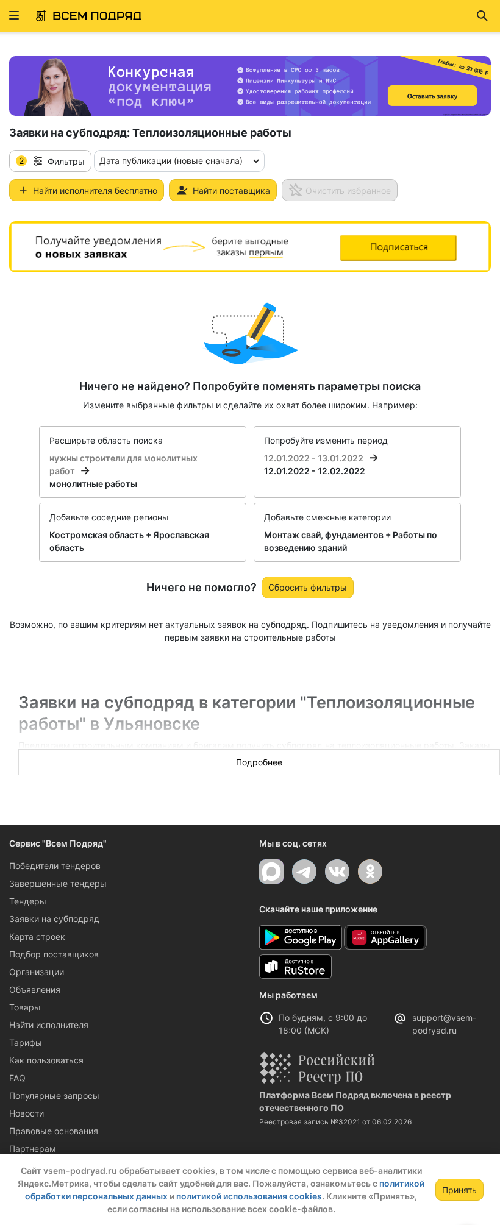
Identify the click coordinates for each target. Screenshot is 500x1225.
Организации (36, 972)
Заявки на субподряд (54, 919)
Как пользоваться (46, 1060)
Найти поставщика (231, 190)
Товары (25, 1007)
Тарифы (25, 1042)
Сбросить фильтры (307, 587)
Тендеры (27, 901)
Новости (26, 1113)
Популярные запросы (54, 1095)
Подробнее (259, 762)
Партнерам (32, 1148)
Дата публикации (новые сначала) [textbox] (171, 160)
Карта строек (37, 936)
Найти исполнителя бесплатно (95, 190)
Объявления (34, 989)
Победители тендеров (55, 866)
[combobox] (179, 161)
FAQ (17, 1078)
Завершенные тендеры (58, 883)
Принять (459, 1190)
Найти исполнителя (48, 1025)
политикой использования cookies (249, 1196)
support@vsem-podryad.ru (444, 1023)
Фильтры (52, 160)
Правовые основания (53, 1131)
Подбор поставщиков (54, 954)
